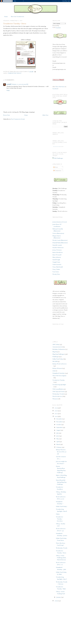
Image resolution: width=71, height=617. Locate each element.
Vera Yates (55, 272)
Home (6, 16)
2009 (56, 600)
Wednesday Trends (58, 394)
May (57, 439)
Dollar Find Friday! (61, 506)
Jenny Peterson (57, 250)
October (58, 424)
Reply (8, 90)
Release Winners (57, 368)
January (58, 597)
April (58, 441)
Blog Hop (55, 351)
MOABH (55, 361)
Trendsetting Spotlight (59, 384)
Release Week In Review (59, 364)
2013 (56, 408)
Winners (55, 399)
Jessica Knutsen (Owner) (59, 222)
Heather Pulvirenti (58, 247)
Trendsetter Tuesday (14, 73)
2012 (56, 410)
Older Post (45, 115)
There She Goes (60, 86)
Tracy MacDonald (57, 267)
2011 (56, 413)
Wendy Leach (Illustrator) (59, 240)
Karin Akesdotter (57, 252)
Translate (58, 27)
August (58, 430)
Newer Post (6, 115)
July (57, 433)
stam (53, 371)
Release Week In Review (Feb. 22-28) (61, 452)
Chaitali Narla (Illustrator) (60, 242)
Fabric (58, 514)
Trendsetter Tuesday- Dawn (14, 23)
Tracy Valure (56, 269)
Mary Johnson (56, 257)
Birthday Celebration (58, 349)
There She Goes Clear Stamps (56, 146)
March (58, 444)
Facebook (55, 88)
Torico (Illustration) (58, 233)
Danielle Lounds (57, 245)
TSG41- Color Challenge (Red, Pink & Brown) (61, 558)
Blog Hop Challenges (58, 354)
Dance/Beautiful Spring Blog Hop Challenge (61, 482)
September (59, 427)
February (59, 447)
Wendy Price (56, 274)
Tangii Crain (56, 262)
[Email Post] (35, 71)
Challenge (55, 356)
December (59, 419)
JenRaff (9, 84)
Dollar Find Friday (57, 359)
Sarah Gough (56, 259)
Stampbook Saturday (58, 373)
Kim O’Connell (56, 255)
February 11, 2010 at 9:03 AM (19, 84)
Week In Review (57, 396)
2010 (56, 416)
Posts (56, 167)
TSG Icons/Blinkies (58, 389)
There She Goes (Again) (59, 375)
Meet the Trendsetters (17, 16)
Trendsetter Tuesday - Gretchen (59, 519)
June (57, 436)
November (59, 421)
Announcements (57, 347)
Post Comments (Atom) (18, 119)
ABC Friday (55, 344)
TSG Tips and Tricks (58, 391)
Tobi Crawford (56, 264)
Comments (57, 170)
